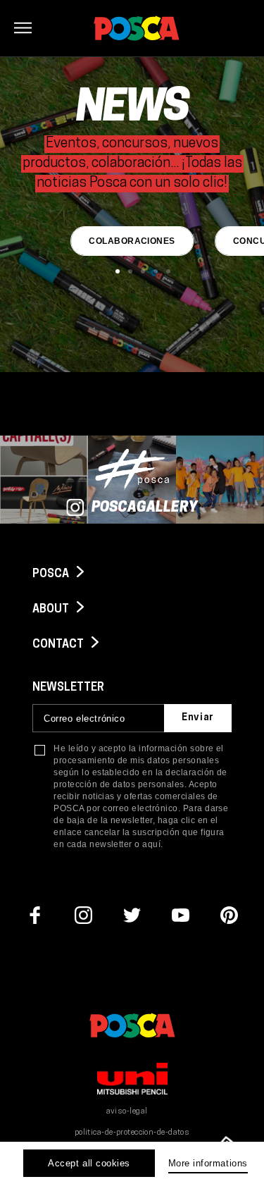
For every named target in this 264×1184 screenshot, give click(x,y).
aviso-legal (127, 1112)
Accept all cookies (89, 1163)
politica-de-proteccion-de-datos (132, 1133)
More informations (208, 1163)
